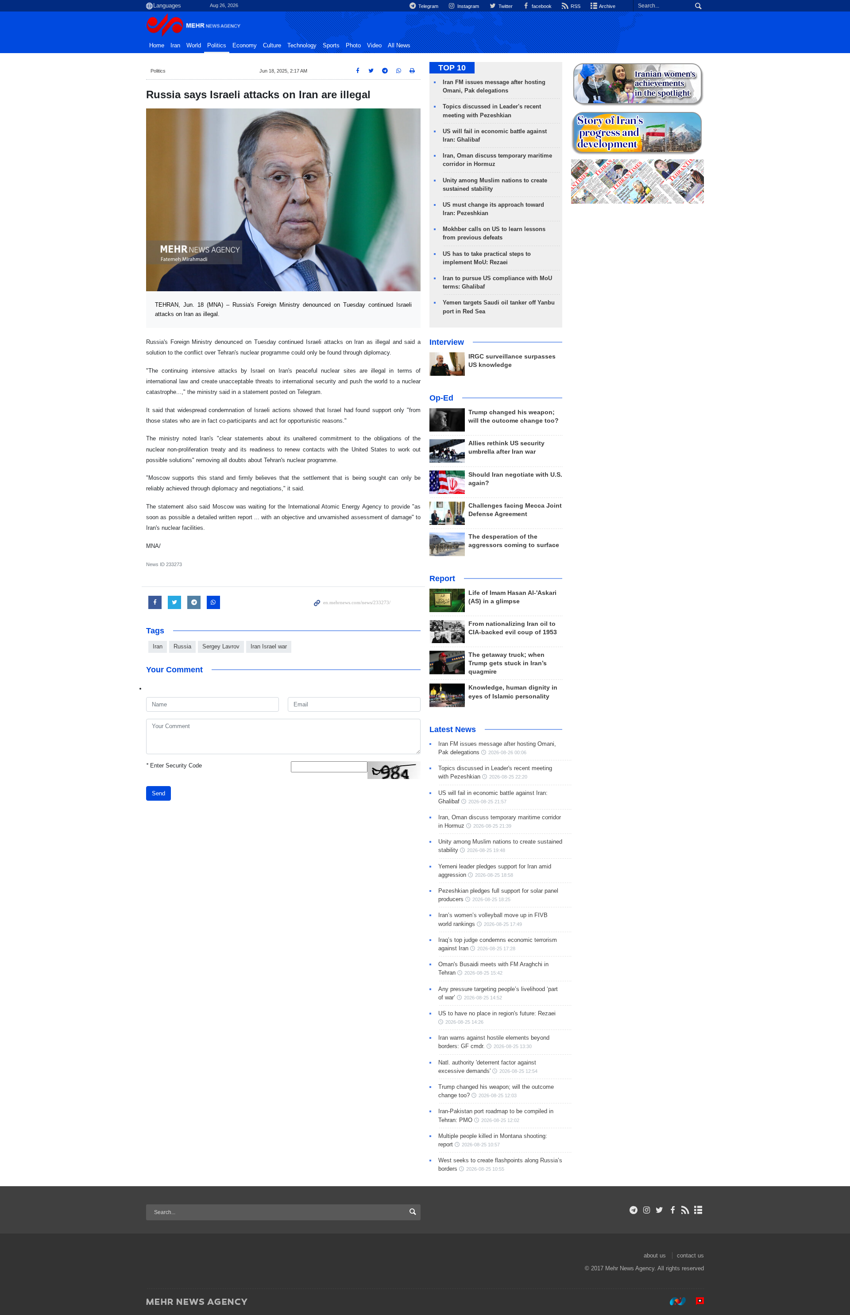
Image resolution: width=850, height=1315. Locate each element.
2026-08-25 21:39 (492, 826)
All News (399, 45)
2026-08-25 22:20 (508, 776)
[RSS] (685, 1210)
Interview (446, 342)
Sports (331, 45)
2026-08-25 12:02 (500, 1120)
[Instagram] (646, 1210)
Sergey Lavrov (221, 646)
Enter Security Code (174, 765)
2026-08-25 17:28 (496, 948)
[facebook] (672, 1210)
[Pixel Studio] (695, 1301)
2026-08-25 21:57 (487, 801)
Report (442, 578)
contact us (690, 1255)
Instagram (467, 6)
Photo (353, 45)
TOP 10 (452, 67)
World (193, 45)
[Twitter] (659, 1210)
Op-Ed (441, 397)
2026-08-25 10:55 (485, 1169)
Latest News (452, 729)
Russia (182, 646)
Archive (606, 6)
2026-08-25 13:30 (513, 1046)
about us (655, 1255)
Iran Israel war (269, 646)
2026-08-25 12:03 (498, 1095)
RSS (574, 6)
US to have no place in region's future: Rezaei (497, 1013)
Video (374, 45)
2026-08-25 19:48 (486, 850)
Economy (244, 45)
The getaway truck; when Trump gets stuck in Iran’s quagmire (507, 663)
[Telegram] (633, 1210)
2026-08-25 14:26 (464, 1022)
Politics (216, 45)
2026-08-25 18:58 (494, 875)
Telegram (427, 6)
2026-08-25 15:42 (483, 973)
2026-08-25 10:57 (481, 1144)
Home (156, 45)
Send (158, 793)
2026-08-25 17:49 (503, 924)
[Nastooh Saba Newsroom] (673, 1301)
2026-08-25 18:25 (491, 899)
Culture (272, 45)
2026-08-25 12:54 (518, 1071)
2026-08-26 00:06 (507, 752)
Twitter (504, 6)
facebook (541, 6)
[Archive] (698, 1210)
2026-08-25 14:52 (483, 997)
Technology (302, 45)
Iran (175, 45)
